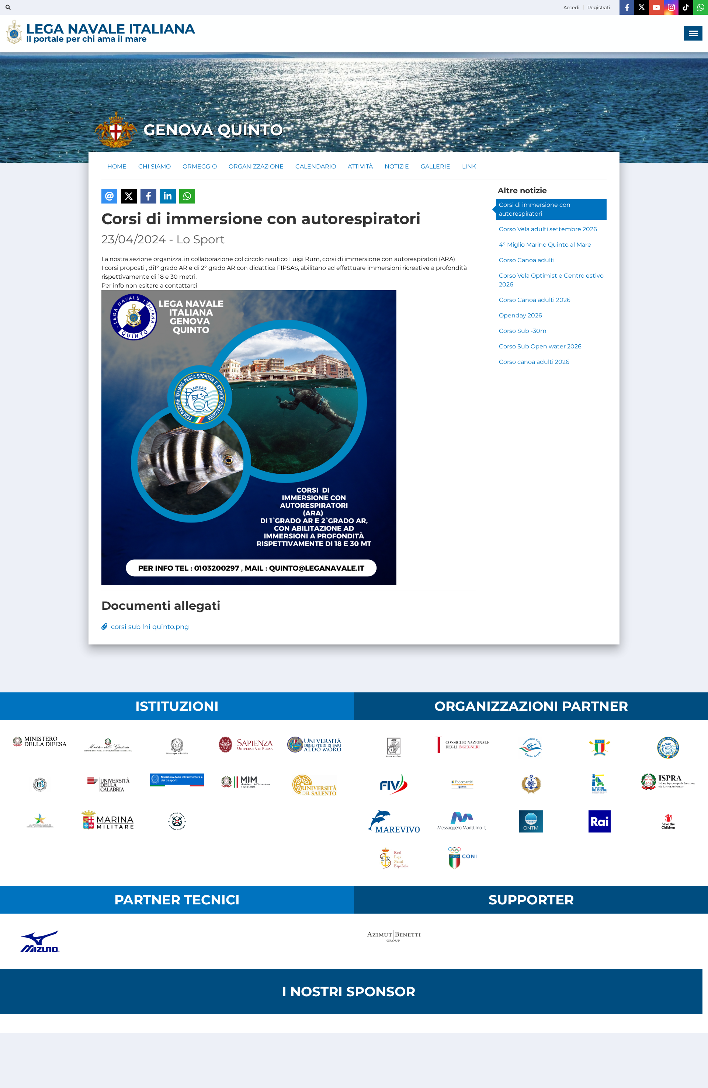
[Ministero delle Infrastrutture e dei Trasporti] (177, 784)
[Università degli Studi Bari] (314, 747)
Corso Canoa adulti (527, 260)
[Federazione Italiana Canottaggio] (599, 747)
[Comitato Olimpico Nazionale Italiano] (462, 858)
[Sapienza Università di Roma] (245, 747)
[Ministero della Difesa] (39, 747)
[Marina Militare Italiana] (108, 821)
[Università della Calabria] (108, 784)
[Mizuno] (39, 941)
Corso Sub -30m (522, 330)
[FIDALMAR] (531, 784)
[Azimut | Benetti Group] (393, 941)
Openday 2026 (520, 315)
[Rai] (599, 821)
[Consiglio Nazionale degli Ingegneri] (462, 747)
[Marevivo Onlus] (393, 821)
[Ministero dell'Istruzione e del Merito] (245, 784)
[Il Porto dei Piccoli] (599, 784)
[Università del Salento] (314, 784)
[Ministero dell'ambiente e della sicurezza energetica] (39, 821)
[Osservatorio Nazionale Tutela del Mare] (531, 821)
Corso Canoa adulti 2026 (534, 299)
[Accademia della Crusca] (393, 747)
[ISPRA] (668, 784)
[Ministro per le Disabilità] (177, 747)
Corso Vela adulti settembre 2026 (548, 229)
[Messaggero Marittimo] (462, 821)
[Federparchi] (462, 784)
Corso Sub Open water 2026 (540, 346)
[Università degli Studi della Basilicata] (39, 784)
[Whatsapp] (700, 7)
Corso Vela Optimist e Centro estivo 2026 (551, 280)
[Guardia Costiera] (177, 821)
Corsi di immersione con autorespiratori (534, 209)
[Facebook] (627, 7)
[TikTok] (685, 7)
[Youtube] (656, 7)
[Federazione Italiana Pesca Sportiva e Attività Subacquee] (668, 747)
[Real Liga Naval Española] (393, 858)
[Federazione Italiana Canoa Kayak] (531, 747)
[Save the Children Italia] (668, 821)
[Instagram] (671, 7)
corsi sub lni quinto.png (148, 627)
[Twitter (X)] (641, 7)
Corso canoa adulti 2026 (534, 361)
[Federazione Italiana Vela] (393, 784)
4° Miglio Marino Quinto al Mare (545, 244)
